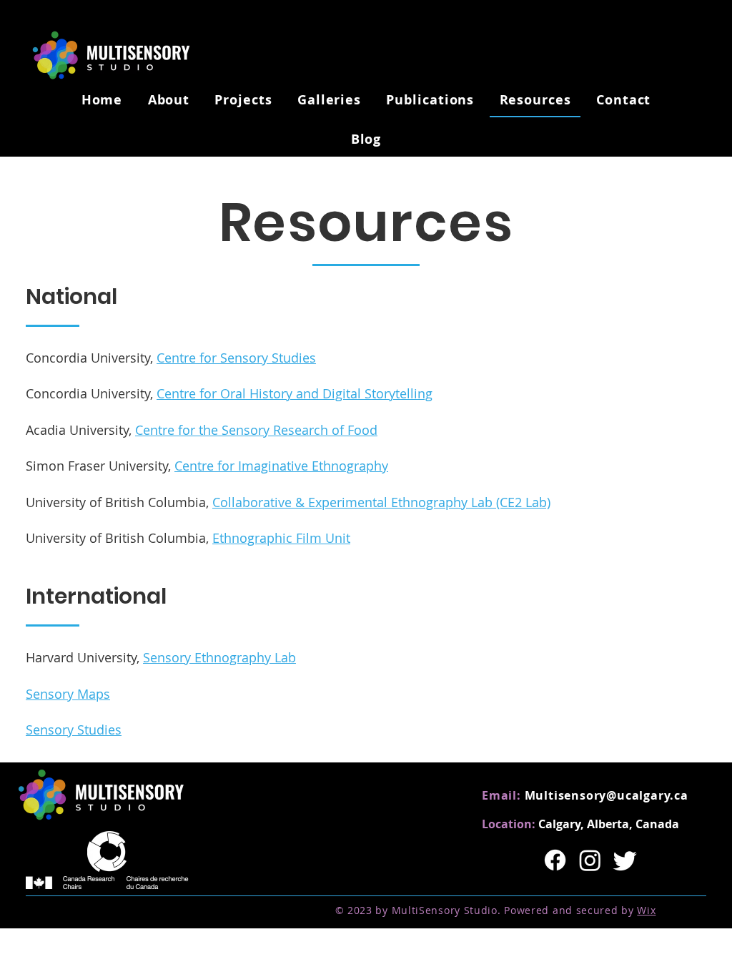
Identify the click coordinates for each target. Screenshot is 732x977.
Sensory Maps (68, 693)
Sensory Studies (74, 729)
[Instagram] (590, 860)
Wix (646, 910)
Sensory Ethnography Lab (219, 657)
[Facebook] (555, 860)
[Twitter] (625, 860)
